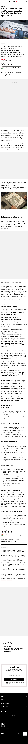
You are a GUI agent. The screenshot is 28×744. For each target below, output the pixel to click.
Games (7, 578)
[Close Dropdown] (26, 696)
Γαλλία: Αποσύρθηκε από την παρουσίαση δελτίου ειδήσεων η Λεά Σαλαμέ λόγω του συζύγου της (13, 551)
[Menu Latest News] (26, 1)
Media (2, 6)
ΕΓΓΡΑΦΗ (14, 715)
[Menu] (2, 1)
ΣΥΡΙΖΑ (17, 539)
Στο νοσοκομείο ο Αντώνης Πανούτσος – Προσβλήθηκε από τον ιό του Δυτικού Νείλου (14, 568)
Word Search (9, 580)
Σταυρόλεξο (19, 578)
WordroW (3, 580)
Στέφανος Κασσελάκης (6, 541)
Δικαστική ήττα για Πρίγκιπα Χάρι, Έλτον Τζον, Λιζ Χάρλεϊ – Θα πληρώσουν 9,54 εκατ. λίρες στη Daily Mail (14, 564)
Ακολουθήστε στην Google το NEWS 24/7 (10, 574)
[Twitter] (5, 64)
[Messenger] (9, 64)
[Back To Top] (25, 734)
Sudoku (24, 578)
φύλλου (15, 75)
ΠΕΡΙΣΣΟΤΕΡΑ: (4, 547)
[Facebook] (2, 64)
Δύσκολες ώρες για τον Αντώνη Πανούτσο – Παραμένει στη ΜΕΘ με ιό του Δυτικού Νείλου (14, 556)
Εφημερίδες (11, 539)
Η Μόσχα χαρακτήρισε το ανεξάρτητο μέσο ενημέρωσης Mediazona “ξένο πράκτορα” (13, 559)
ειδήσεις (10, 575)
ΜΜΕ (6, 6)
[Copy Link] (12, 64)
